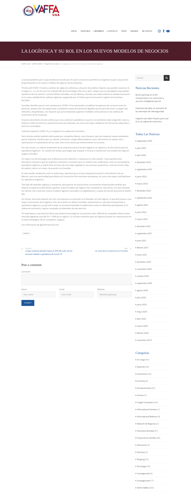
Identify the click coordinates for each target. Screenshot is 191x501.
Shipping (141, 459)
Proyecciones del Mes (146, 438)
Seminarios (142, 445)
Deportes (141, 366)
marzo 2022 (142, 219)
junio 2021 (142, 240)
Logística (26, 233)
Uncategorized (143, 473)
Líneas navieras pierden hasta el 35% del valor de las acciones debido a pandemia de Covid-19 (48, 251)
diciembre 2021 (144, 226)
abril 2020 (141, 318)
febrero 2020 (143, 333)
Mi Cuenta (147, 31)
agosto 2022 (142, 205)
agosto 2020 (142, 290)
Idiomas (134, 31)
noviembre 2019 (144, 340)
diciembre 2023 (144, 162)
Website (101, 289)
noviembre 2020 (144, 269)
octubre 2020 (143, 276)
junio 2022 (142, 212)
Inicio (74, 31)
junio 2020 (142, 304)
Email (61, 289)
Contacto (112, 31)
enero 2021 (142, 254)
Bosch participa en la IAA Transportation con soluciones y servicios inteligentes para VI (150, 98)
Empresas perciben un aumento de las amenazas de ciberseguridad (151, 110)
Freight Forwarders (145, 402)
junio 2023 (142, 176)
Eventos (140, 395)
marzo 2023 (142, 183)
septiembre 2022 (144, 198)
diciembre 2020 (144, 262)
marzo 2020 (142, 326)
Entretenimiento (144, 388)
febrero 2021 (143, 247)
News (124, 31)
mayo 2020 (142, 311)
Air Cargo (141, 359)
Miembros (99, 31)
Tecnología (141, 466)
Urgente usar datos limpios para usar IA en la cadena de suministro (152, 120)
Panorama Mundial (145, 431)
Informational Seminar (147, 409)
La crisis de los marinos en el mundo (111, 251)
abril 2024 (141, 155)
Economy (141, 381)
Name (24, 289)
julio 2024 (141, 148)
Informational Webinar (147, 416)
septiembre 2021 (144, 233)
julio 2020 (141, 297)
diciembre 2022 (144, 190)
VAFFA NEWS (143, 487)
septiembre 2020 (144, 283)
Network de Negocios (146, 423)
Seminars (141, 452)
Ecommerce (142, 374)
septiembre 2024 (144, 141)
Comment (25, 271)
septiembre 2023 (144, 169)
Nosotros (85, 31)
